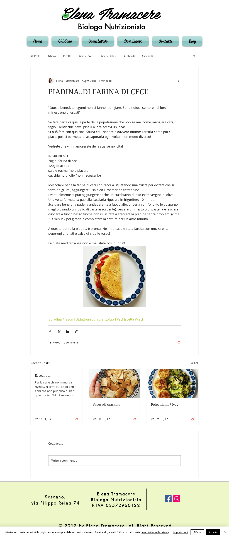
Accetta (213, 532)
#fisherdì (129, 56)
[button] (194, 56)
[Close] (225, 532)
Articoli (52, 56)
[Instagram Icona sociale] (176, 498)
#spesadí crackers (106, 404)
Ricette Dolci (86, 56)
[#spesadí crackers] (114, 383)
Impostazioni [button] (180, 532)
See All (195, 362)
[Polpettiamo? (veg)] (172, 383)
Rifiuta (197, 532)
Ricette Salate (109, 56)
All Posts (35, 56)
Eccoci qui (42, 375)
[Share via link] (76, 331)
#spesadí (147, 56)
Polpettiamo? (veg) (165, 404)
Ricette (67, 56)
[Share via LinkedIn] (67, 331)
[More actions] (178, 81)
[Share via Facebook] (50, 331)
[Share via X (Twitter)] (58, 331)
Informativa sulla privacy (155, 532)
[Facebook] (168, 498)
